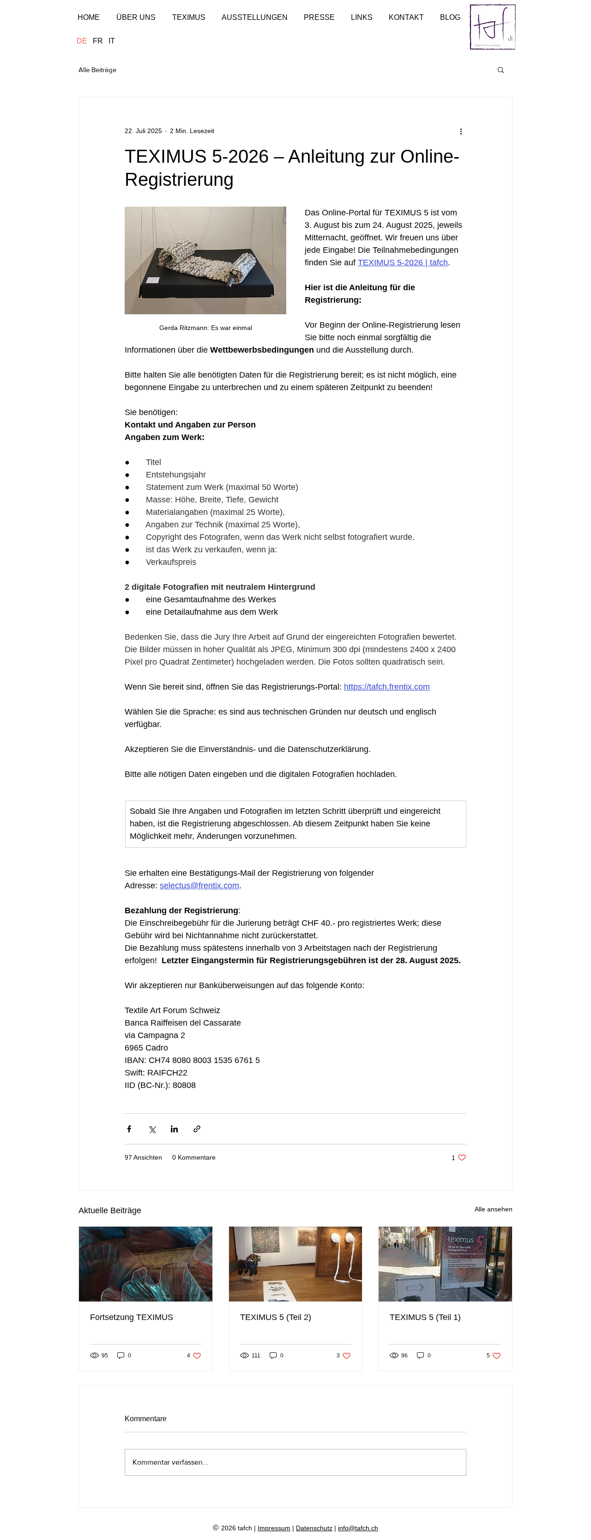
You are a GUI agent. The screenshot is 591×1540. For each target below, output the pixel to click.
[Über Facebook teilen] (129, 1128)
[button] (500, 69)
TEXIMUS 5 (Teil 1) (425, 1317)
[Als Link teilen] (197, 1128)
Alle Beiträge (97, 69)
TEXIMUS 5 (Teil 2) (275, 1317)
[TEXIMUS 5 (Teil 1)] (445, 1264)
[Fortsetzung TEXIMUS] (145, 1264)
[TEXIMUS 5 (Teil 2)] (295, 1264)
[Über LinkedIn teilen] (174, 1128)
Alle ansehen (494, 1209)
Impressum (274, 1528)
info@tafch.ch (358, 1528)
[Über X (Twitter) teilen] (151, 1128)
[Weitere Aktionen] (460, 130)
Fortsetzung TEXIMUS (131, 1317)
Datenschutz (314, 1528)
